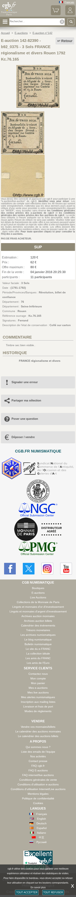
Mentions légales (38, 793)
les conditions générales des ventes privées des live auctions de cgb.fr (38, 214)
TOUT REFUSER (53, 892)
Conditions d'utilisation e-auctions (38, 784)
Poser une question (24, 418)
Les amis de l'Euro (38, 662)
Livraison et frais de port (38, 706)
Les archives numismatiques (38, 634)
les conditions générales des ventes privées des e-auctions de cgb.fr (38, 211)
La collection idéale (38, 653)
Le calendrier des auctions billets (38, 736)
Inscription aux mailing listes (38, 701)
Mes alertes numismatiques (38, 697)
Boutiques (38, 588)
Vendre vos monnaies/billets (38, 726)
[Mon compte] (70, 14)
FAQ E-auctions (38, 770)
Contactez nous (38, 673)
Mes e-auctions (38, 687)
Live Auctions (38, 597)
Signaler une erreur (24, 382)
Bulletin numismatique (38, 644)
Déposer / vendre (23, 437)
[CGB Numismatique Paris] (9, 15)
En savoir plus (38, 887)
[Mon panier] (56, 14)
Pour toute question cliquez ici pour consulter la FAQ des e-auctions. (38, 232)
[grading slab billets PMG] (38, 548)
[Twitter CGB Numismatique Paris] (28, 568)
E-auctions (38, 592)
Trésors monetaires (38, 630)
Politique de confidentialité (38, 798)
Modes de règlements (38, 711)
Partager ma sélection (26, 400)
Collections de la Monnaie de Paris (38, 602)
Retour (66, 41)
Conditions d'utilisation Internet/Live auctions (38, 789)
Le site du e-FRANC (38, 648)
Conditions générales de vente (38, 779)
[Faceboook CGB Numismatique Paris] (10, 568)
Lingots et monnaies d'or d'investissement (38, 606)
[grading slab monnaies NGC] (38, 510)
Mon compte (38, 678)
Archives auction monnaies (38, 616)
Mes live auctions (38, 692)
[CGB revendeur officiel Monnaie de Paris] (38, 529)
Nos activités (38, 756)
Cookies (38, 803)
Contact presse (38, 761)
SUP (38, 247)
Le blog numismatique (38, 639)
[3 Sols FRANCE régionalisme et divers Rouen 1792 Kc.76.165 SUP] (38, 106)
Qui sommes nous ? (38, 747)
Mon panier (38, 683)
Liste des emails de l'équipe (38, 751)
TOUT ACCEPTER (26, 892)
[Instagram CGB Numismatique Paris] (47, 568)
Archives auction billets (38, 620)
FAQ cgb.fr (38, 765)
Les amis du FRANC (38, 658)
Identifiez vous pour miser (53, 201)
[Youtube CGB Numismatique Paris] (66, 568)
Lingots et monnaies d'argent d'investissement (38, 611)
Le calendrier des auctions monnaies (38, 731)
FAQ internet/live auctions (38, 775)
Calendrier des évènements (38, 625)
